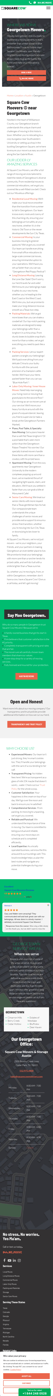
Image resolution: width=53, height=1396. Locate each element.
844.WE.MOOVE (27, 78)
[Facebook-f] (4, 1260)
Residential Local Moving (24, 198)
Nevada (6, 1340)
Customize (26, 1383)
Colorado (6, 1312)
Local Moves (7, 1272)
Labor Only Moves (10, 1284)
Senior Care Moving (22, 497)
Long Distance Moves (11, 1276)
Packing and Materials (11, 1288)
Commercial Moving (22, 237)
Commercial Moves (10, 1280)
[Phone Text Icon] (34, 2)
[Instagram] (19, 1260)
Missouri (6, 1320)
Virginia (6, 1324)
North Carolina (8, 1336)
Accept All (26, 1376)
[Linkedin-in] (14, 1260)
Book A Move (26, 72)
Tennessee (7, 1328)
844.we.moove (45, 2)
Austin (28, 95)
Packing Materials (21, 313)
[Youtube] (9, 1260)
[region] (26, 1374)
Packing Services (20, 351)
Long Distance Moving (23, 275)
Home (10, 95)
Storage (6, 1292)
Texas (5, 1308)
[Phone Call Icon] (30, 2)
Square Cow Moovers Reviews (19, 890)
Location (19, 95)
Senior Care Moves (10, 1296)
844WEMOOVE (12, 1252)
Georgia (6, 1316)
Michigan (6, 1332)
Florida (5, 1344)
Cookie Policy (15, 1369)
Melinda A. (8, 906)
